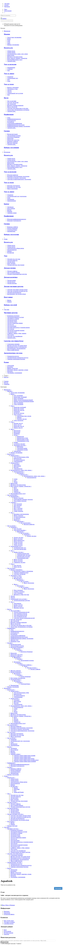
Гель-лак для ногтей (12, 102)
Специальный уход (12, 78)
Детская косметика (10, 277)
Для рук (9, 92)
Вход (5, 930)
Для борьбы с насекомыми (14, 372)
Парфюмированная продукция (15, 125)
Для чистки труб (11, 332)
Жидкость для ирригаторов (14, 56)
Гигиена (7, 131)
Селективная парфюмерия (14, 123)
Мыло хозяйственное (13, 350)
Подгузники (8, 297)
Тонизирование (11, 200)
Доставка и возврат (9, 922)
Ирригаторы (10, 55)
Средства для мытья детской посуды (17, 291)
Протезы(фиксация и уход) (14, 59)
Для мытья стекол (12, 321)
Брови (9, 39)
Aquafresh (6, 384)
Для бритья (10, 207)
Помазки (9, 211)
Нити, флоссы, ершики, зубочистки (17, 58)
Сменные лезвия (11, 213)
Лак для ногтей (11, 104)
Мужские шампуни (12, 175)
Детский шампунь (12, 260)
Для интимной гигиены (14, 135)
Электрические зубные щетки (15, 248)
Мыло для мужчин (12, 188)
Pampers (9, 301)
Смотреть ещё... (11, 61)
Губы (8, 41)
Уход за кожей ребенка (13, 272)
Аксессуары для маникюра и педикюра (18, 110)
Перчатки (10, 371)
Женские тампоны (12, 143)
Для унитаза (10, 329)
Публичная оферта (9, 914)
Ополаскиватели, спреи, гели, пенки (17, 54)
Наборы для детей (10, 305)
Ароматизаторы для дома (13, 353)
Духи (8, 117)
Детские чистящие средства (13, 286)
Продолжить (58, 888)
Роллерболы (10, 122)
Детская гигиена (10, 268)
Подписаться (4, 942)
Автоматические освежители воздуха (17, 357)
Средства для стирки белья (13, 341)
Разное (6, 362)
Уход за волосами (10, 64)
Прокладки (10, 138)
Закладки (6, 934)
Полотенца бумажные (13, 137)
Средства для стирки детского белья (17, 289)
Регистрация (7, 931)
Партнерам (7, 913)
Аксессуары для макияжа (14, 37)
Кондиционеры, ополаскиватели (16, 348)
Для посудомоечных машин (15, 323)
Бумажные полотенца (13, 315)
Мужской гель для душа (14, 187)
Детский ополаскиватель (14, 292)
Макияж (7, 34)
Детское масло (11, 282)
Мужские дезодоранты (13, 185)
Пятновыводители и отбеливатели (17, 347)
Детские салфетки (12, 271)
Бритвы (9, 210)
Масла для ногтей (12, 107)
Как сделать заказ (9, 920)
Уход (8, 70)
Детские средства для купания (15, 265)
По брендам (10, 252)
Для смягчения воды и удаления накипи (18, 327)
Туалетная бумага (12, 230)
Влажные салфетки (12, 141)
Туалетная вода (11, 120)
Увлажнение (10, 199)
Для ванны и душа (12, 89)
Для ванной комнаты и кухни (15, 317)
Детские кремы (11, 280)
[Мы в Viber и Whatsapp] (8, 905)
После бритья (11, 208)
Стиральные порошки (13, 344)
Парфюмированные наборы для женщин (18, 126)
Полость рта (8, 48)
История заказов (8, 932)
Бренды (6, 382)
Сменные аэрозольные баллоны (16, 359)
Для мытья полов (12, 320)
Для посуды (10, 324)
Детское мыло (11, 262)
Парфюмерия (9, 114)
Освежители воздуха (13, 356)
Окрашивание (11, 67)
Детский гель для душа (13, 259)
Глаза (8, 40)
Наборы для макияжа (13, 44)
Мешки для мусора (12, 368)
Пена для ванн (11, 263)
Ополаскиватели (12, 249)
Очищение (10, 76)
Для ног (9, 90)
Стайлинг (10, 69)
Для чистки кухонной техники (15, 330)
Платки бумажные (12, 228)
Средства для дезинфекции (14, 336)
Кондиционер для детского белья (16, 294)
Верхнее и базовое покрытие (15, 105)
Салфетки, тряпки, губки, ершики (16, 333)
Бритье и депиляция (12, 87)
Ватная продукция (12, 134)
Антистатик (10, 365)
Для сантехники (11, 326)
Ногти (6, 98)
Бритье (6, 204)
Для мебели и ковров (13, 318)
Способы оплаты (8, 923)
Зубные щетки (11, 52)
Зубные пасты (11, 51)
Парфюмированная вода (14, 119)
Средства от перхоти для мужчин (16, 178)
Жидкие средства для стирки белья (17, 345)
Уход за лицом (9, 73)
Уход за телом (9, 84)
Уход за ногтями (11, 101)
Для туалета (10, 334)
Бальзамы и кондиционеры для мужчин (18, 176)
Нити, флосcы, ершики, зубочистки (17, 165)
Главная (6, 381)
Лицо (8, 43)
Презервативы (11, 231)
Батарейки (10, 367)
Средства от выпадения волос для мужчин (19, 179)
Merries (9, 300)
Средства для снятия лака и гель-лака (17, 108)
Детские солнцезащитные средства (17, 274)
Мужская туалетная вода (14, 220)
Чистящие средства (11, 313)
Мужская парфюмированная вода (16, 219)
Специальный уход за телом (15, 93)
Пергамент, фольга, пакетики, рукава (17, 370)
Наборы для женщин (11, 147)
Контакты (6, 911)
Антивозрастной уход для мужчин (16, 196)
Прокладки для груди (13, 140)
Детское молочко (12, 283)
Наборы (9, 251)
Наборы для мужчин (11, 234)
